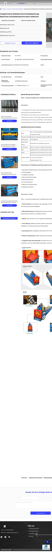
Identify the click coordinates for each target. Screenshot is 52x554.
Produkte (21, 3)
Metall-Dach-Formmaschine (35, 477)
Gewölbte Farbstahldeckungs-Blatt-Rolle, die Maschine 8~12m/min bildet (9, 202)
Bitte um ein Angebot (31, 43)
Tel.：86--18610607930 (7, 530)
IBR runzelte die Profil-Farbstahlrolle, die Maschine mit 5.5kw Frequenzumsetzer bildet (8, 174)
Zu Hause (4, 9)
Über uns (30, 3)
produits (9, 9)
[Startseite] (5, 3)
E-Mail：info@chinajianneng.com (10, 532)
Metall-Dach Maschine (17, 9)
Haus (14, 3)
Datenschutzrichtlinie (6, 549)
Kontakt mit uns (9, 43)
